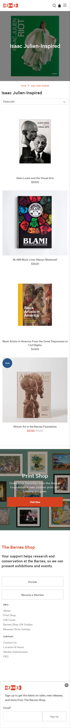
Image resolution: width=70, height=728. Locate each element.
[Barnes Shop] (13, 689)
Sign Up (54, 716)
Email (7, 707)
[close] (66, 685)
